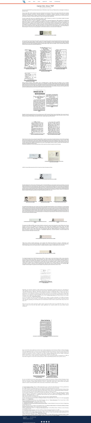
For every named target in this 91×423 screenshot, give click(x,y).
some (46, 42)
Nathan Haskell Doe (53, 396)
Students (36, 414)
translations (49, 42)
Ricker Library (41, 139)
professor (32, 229)
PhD (46, 184)
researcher (58, 184)
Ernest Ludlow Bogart (57, 114)
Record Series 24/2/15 (51, 295)
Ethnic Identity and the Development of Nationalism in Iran (56, 227)
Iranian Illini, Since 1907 (45, 6)
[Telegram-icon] (46, 421)
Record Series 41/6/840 (42, 413)
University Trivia (41, 414)
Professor (26, 290)
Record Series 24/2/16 (36, 296)
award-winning (54, 184)
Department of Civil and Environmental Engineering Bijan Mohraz (35, 403)
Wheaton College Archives (51, 405)
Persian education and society (51, 24)
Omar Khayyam (29, 42)
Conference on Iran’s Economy (29, 409)
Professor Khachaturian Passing (28, 401)
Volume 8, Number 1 (54, 142)
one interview (52, 26)
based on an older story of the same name (41, 396)
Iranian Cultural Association (59, 352)
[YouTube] (49, 421)
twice (28, 84)
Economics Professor (50, 114)
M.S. (43, 184)
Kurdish (24, 141)
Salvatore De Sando (46, 8)
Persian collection (39, 41)
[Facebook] (44, 421)
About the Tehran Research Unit (42, 407)
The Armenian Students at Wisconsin (61, 390)
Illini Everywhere (55, 414)
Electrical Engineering (51, 20)
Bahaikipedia (31, 398)
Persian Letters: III (30, 394)
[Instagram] (41, 421)
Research (32, 414)
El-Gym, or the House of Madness (59, 393)
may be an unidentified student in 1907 (38, 18)
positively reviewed (32, 44)
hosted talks (58, 84)
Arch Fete (35, 139)
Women (46, 414)
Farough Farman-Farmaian (28, 402)
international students (62, 414)
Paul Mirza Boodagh (53, 85)
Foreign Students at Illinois (28, 386)
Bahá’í (24, 83)
